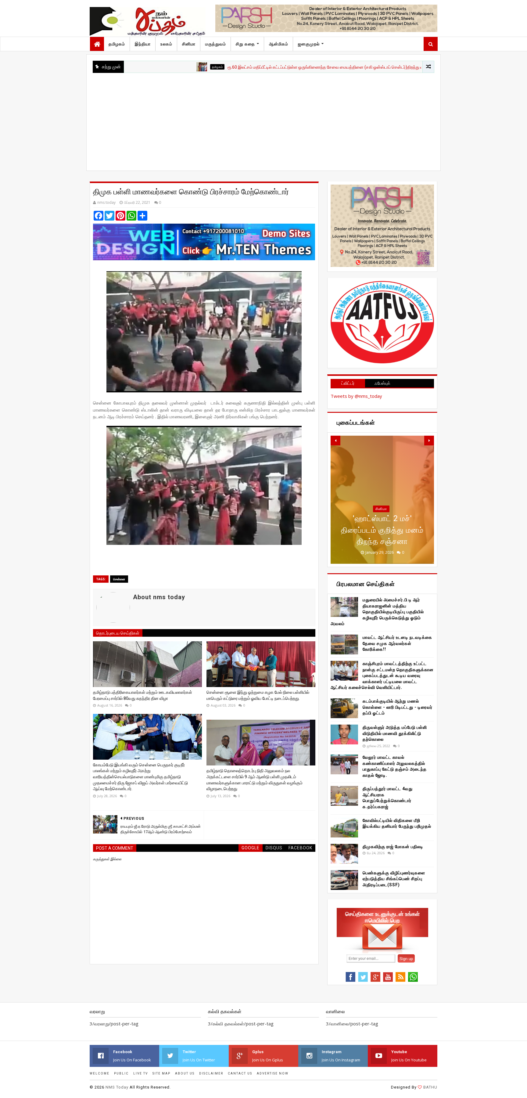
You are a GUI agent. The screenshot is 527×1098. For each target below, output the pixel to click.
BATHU (430, 1087)
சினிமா (188, 43)
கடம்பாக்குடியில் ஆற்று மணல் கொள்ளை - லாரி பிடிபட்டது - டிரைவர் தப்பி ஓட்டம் (397, 707)
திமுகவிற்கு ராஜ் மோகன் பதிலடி (393, 846)
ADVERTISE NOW (273, 1073)
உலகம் (166, 43)
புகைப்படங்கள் (381, 520)
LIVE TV (140, 1073)
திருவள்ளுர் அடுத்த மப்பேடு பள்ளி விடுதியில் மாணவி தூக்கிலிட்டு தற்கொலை (395, 733)
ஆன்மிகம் (278, 43)
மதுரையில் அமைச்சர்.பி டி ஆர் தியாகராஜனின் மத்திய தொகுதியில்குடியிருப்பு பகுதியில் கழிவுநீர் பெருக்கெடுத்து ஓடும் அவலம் (377, 611)
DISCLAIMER (211, 1073)
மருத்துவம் (215, 43)
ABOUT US (185, 1073)
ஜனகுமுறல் (309, 43)
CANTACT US (240, 1073)
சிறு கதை (245, 43)
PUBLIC (121, 1073)
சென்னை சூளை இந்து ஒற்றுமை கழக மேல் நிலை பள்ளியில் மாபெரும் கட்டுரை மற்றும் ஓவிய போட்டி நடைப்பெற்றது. (257, 695)
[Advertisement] (263, 118)
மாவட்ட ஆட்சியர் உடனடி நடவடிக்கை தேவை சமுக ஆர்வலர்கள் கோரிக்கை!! (397, 643)
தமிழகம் (117, 43)
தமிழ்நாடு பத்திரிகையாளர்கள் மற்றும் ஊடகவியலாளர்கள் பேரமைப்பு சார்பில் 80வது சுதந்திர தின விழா (142, 695)
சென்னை (119, 579)
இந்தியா (143, 43)
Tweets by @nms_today (356, 396)
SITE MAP (161, 1073)
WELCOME (99, 1073)
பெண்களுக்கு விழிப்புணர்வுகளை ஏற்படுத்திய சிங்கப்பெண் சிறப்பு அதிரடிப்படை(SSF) (394, 878)
